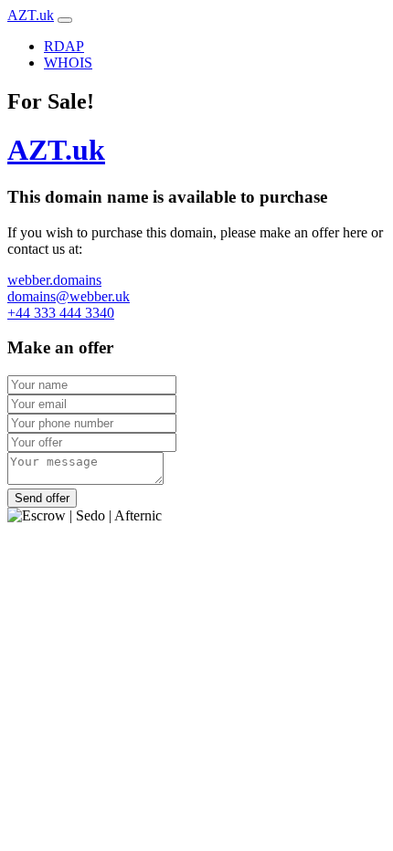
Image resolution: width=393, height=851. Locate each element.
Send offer (42, 498)
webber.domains (54, 280)
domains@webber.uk (68, 296)
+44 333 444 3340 (60, 312)
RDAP (64, 46)
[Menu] (65, 20)
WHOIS (68, 62)
